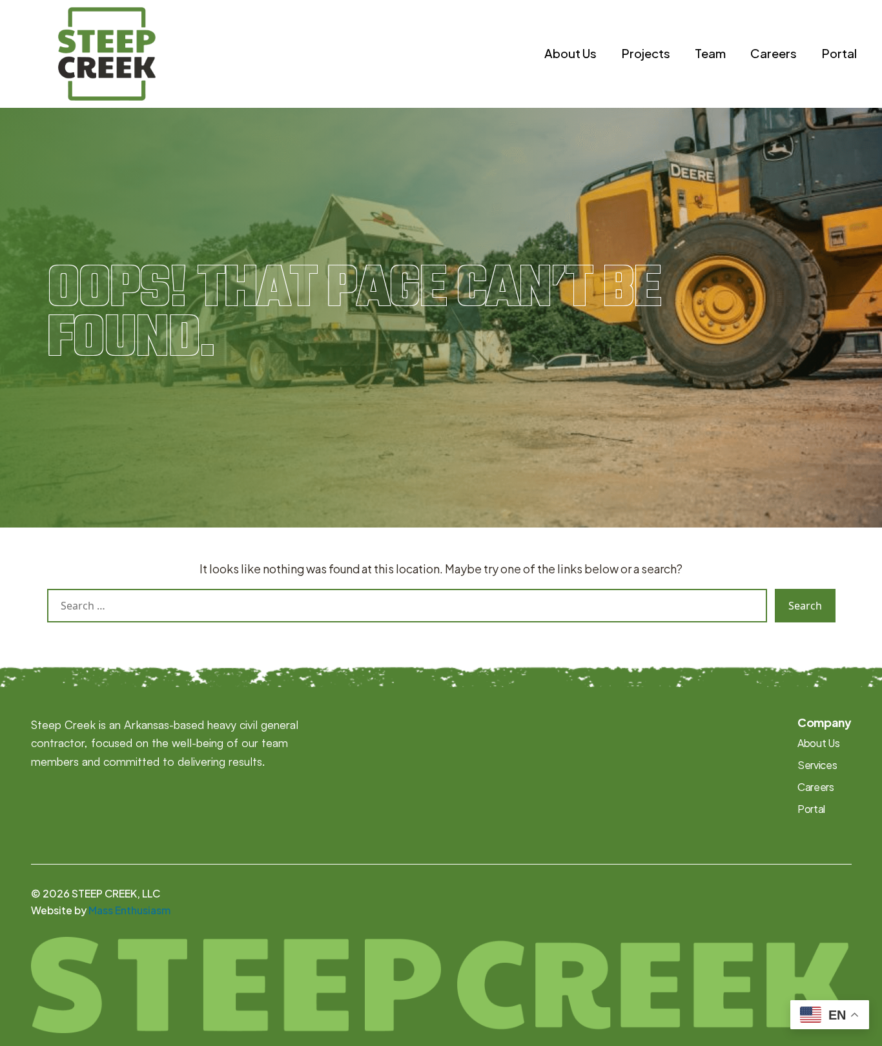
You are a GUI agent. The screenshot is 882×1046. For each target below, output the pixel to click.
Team (710, 53)
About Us (570, 53)
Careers (773, 53)
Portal (839, 53)
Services (817, 765)
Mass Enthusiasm (129, 910)
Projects (645, 53)
